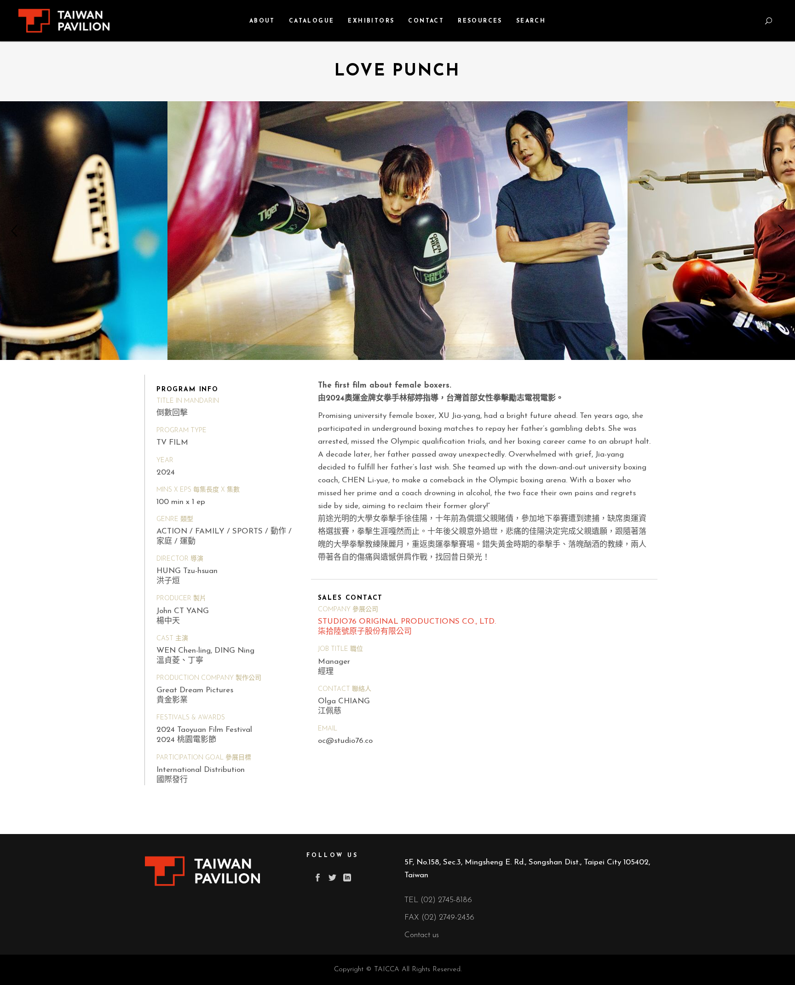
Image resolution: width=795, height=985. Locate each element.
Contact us (421, 935)
